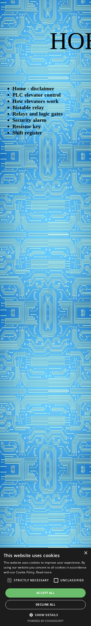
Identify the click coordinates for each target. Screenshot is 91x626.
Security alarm (29, 120)
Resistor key (26, 126)
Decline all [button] (45, 604)
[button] (45, 614)
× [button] (85, 553)
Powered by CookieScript (45, 621)
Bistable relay (28, 107)
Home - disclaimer (33, 88)
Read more (44, 572)
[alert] (45, 587)
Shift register (27, 133)
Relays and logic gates (37, 114)
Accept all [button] (45, 593)
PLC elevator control (36, 95)
